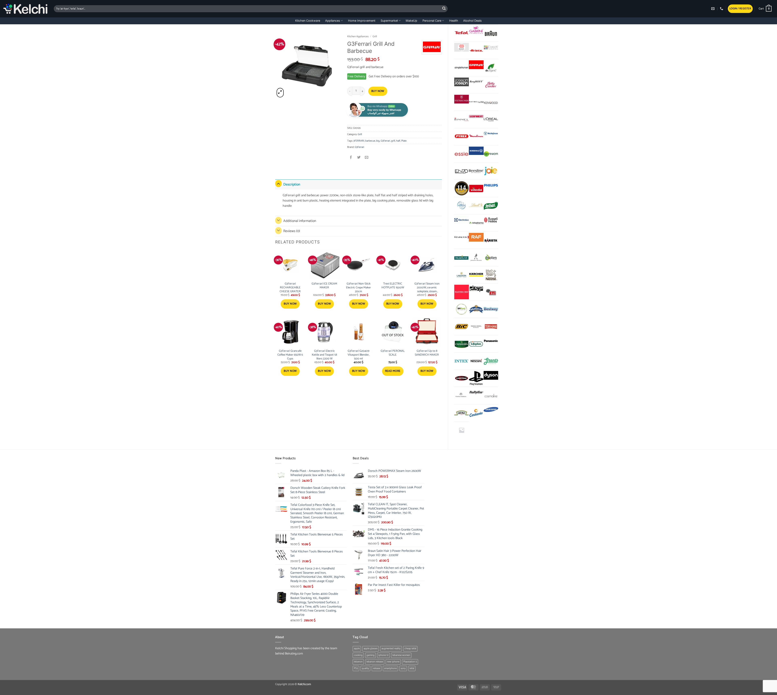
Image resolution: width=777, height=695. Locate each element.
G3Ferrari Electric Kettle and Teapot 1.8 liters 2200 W (324, 354)
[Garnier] (491, 153)
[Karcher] (476, 274)
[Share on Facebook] (351, 158)
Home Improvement (361, 20)
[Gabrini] (476, 30)
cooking (358, 655)
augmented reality (391, 648)
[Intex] (461, 361)
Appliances (332, 20)
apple (357, 648)
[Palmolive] (461, 257)
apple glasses (371, 648)
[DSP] (476, 289)
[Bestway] (491, 309)
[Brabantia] (461, 430)
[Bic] (461, 326)
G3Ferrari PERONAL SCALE (393, 353)
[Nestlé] (491, 274)
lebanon (358, 662)
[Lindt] (476, 205)
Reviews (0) (291, 231)
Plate (404, 141)
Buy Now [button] (290, 304)
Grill (375, 36)
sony (403, 668)
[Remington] (461, 237)
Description (291, 185)
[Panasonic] (491, 340)
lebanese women (401, 655)
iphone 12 (383, 655)
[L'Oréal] (491, 119)
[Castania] (476, 412)
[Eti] (491, 292)
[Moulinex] (476, 136)
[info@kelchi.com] (713, 9)
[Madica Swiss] (476, 326)
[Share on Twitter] (358, 158)
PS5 (356, 668)
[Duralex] (461, 205)
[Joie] (491, 171)
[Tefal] (461, 32)
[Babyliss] (476, 392)
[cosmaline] (491, 395)
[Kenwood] (491, 102)
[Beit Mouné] (461, 309)
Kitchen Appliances (358, 36)
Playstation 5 (410, 662)
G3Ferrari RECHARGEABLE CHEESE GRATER (290, 287)
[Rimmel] (461, 119)
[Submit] (444, 8)
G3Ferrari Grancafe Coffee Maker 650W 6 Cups (290, 354)
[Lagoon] (461, 274)
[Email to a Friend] (366, 158)
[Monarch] (476, 309)
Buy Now (377, 91)
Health (453, 20)
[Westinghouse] (491, 133)
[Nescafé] (476, 361)
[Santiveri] (491, 205)
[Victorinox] (461, 99)
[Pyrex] (461, 136)
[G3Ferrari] (476, 64)
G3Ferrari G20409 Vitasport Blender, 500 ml (358, 354)
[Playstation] (476, 378)
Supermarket (389, 20)
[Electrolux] (461, 220)
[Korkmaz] (476, 150)
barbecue (370, 141)
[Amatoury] (461, 188)
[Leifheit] (476, 116)
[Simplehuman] (461, 67)
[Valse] (461, 47)
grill (393, 141)
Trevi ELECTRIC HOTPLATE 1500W (392, 285)
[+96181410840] (722, 9)
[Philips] (491, 185)
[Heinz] (461, 412)
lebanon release (374, 662)
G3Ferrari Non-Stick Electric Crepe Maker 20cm (358, 287)
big (378, 141)
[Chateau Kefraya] (461, 395)
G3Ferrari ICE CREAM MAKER (324, 285)
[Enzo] (461, 171)
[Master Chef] (461, 292)
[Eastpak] (461, 378)
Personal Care (431, 20)
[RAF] (476, 237)
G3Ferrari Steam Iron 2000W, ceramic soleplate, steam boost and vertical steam (426, 287)
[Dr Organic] (491, 67)
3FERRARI (358, 141)
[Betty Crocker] (491, 84)
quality (365, 668)
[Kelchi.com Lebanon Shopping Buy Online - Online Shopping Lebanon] (25, 8)
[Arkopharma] (476, 222)
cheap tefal (410, 648)
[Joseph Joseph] (461, 81)
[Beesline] (476, 171)
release (376, 668)
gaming (370, 655)
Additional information (299, 221)
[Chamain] (461, 343)
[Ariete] (476, 50)
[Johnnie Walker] (476, 257)
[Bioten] (491, 257)
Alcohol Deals (472, 20)
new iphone (393, 662)
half (398, 141)
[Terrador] (491, 326)
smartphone (390, 668)
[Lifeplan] (476, 343)
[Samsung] (491, 410)
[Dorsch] (491, 47)
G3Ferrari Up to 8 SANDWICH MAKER (427, 353)
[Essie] (461, 153)
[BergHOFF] (476, 81)
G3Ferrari (385, 141)
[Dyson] (491, 375)
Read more (392, 371)
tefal (412, 668)
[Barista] (491, 240)
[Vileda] (476, 188)
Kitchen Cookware (307, 20)
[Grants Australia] (491, 361)
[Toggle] (278, 183)
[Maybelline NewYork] (476, 102)
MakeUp (411, 20)
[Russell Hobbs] (491, 220)
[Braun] (491, 33)
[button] (740, 8)
